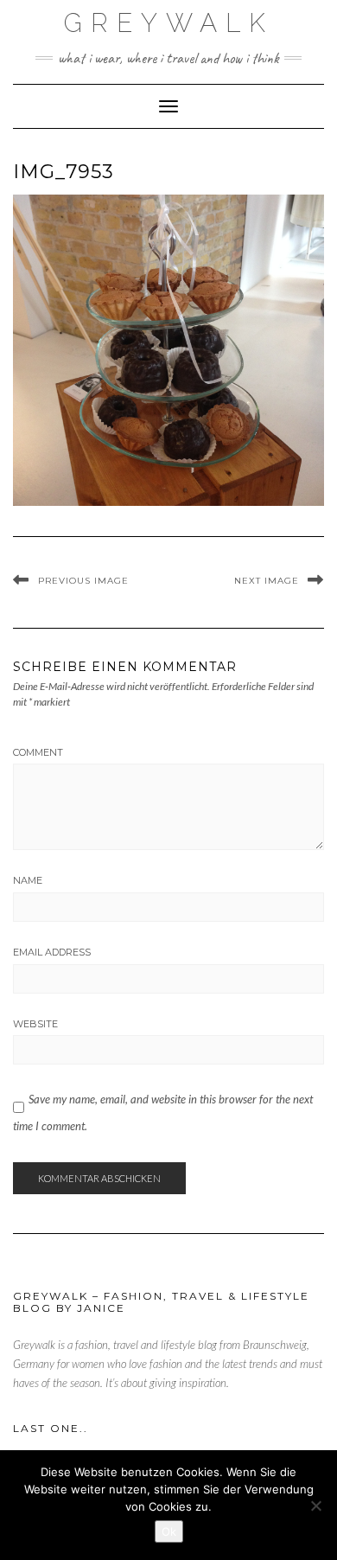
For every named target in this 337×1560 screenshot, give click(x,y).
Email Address (52, 952)
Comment (38, 752)
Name (27, 880)
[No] (315, 1505)
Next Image (266, 580)
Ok (169, 1531)
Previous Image (83, 580)
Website (35, 1024)
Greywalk (169, 23)
